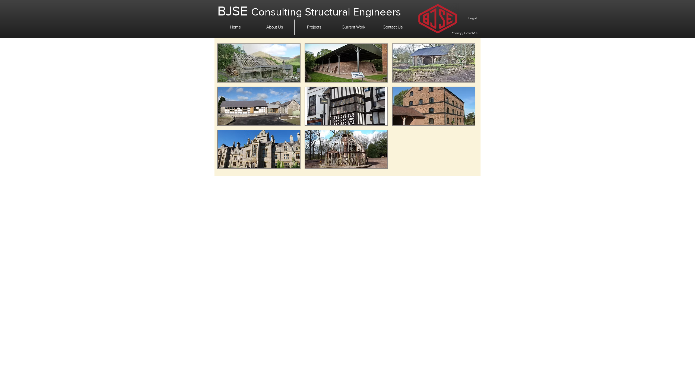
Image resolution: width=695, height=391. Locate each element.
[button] (259, 63)
